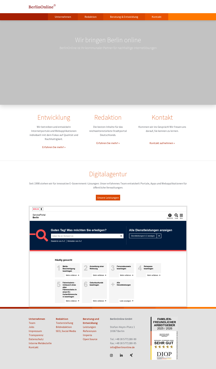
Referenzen (89, 331)
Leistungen (89, 327)
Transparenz (36, 335)
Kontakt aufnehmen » (162, 143)
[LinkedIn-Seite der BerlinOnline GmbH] (121, 355)
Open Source (90, 339)
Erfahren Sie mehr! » (53, 147)
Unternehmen (63, 16)
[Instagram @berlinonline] (111, 355)
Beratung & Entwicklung (124, 16)
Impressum (35, 331)
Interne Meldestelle (40, 343)
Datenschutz (36, 339)
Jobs (31, 327)
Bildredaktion (64, 327)
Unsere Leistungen (108, 197)
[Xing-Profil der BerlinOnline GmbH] (131, 355)
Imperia (87, 335)
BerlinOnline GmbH (42, 6)
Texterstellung (64, 323)
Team (32, 323)
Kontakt (156, 16)
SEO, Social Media (66, 331)
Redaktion (91, 16)
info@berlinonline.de (122, 347)
